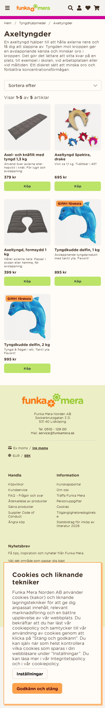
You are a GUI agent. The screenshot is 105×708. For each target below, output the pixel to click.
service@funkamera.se (56, 433)
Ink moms (40, 448)
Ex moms (20, 448)
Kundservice (17, 490)
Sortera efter (22, 85)
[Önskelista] (88, 7)
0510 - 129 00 (55, 429)
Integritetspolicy (68, 658)
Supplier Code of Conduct (21, 514)
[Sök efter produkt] (70, 7)
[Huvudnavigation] (9, 7)
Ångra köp (16, 522)
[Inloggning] (79, 8)
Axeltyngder (62, 23)
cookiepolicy (45, 663)
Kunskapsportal (69, 484)
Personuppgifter (69, 501)
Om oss (63, 490)
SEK (27, 456)
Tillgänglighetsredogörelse (76, 514)
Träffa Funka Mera (71, 495)
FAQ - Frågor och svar (25, 495)
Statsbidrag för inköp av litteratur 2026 (75, 524)
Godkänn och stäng (37, 688)
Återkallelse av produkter (27, 501)
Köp (77, 186)
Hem (7, 23)
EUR (16, 456)
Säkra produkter (20, 507)
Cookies (63, 507)
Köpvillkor (16, 484)
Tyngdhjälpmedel (32, 23)
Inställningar (30, 673)
